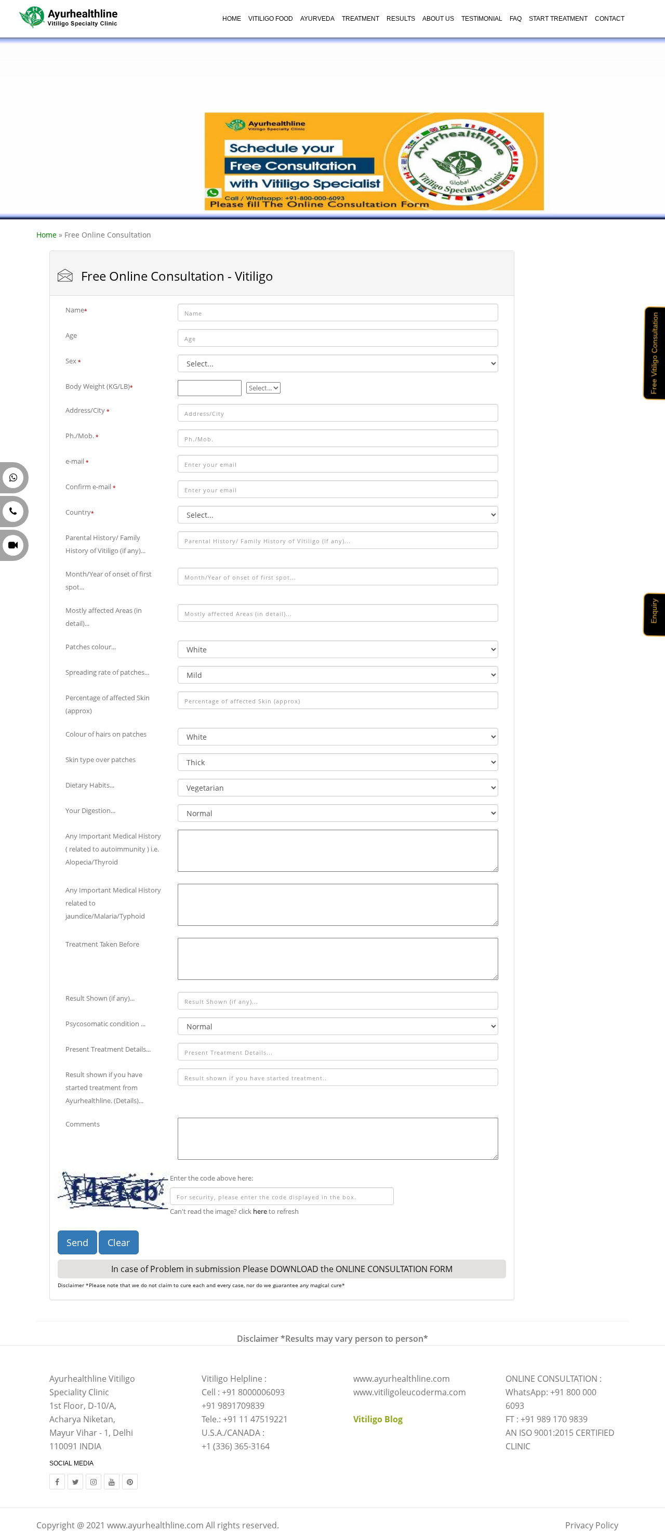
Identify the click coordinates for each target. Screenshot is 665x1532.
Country (79, 512)
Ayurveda (317, 18)
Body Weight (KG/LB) (98, 386)
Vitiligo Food (270, 18)
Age (71, 335)
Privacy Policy (591, 1525)
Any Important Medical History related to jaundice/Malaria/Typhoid (113, 903)
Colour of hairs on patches (106, 734)
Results (401, 18)
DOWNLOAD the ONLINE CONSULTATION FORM (361, 1269)
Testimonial (481, 18)
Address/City (87, 410)
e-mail (76, 461)
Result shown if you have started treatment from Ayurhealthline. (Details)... (104, 1087)
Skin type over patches (100, 759)
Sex (73, 360)
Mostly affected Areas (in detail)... (103, 617)
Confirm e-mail (90, 486)
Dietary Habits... (89, 785)
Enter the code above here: (211, 1178)
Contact (609, 18)
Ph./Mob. (81, 435)
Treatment (360, 18)
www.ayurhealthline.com (155, 1525)
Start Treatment (558, 18)
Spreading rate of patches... (107, 672)
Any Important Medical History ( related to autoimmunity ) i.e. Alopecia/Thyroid (113, 849)
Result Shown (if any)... (100, 998)
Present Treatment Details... (108, 1049)
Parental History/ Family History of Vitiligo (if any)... (105, 544)
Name (76, 310)
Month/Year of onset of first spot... (108, 580)
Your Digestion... (90, 810)
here (260, 1211)
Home (231, 18)
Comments (82, 1124)
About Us (438, 18)
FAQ (516, 18)
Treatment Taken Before (102, 944)
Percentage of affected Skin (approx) (107, 704)
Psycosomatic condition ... (105, 1023)
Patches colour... (90, 646)
